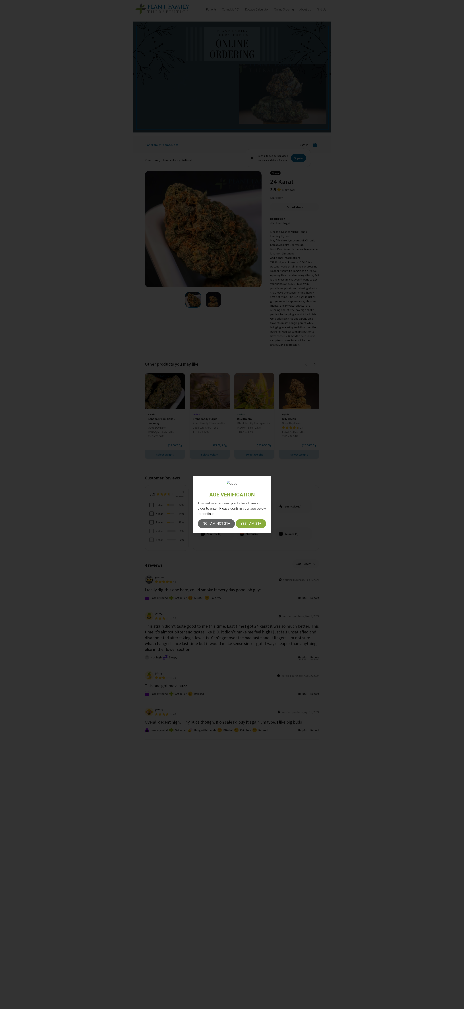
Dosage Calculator (257, 9)
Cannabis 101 (231, 9)
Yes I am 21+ (251, 523)
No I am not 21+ (216, 523)
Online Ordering (284, 9)
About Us (305, 9)
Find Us (321, 9)
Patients (211, 9)
